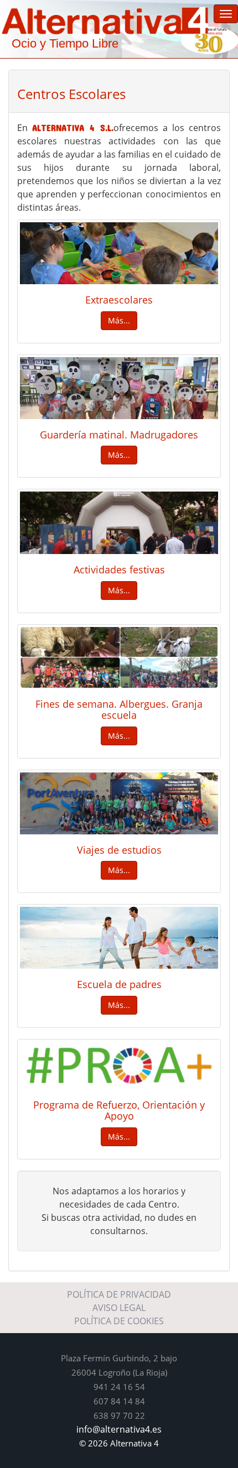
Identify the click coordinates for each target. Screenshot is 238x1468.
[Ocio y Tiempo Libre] (119, 20)
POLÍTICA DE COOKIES (119, 1321)
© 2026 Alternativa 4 (119, 1443)
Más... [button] (119, 320)
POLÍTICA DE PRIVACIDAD (119, 1294)
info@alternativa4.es (119, 1429)
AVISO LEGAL (119, 1308)
